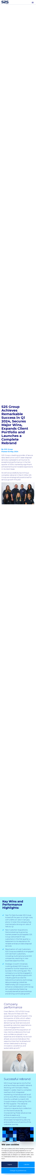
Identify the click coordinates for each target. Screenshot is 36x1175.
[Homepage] (5, 2)
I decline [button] (26, 1164)
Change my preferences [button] (18, 1170)
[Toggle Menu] (33, 2)
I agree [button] (9, 1164)
